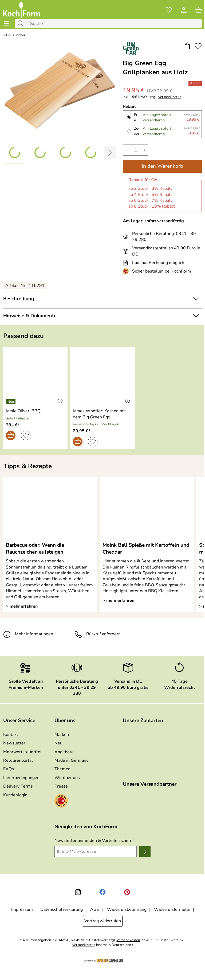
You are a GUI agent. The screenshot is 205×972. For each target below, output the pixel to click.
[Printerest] (127, 892)
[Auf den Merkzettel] (198, 46)
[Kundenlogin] (183, 10)
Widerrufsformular (172, 909)
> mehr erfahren (22, 606)
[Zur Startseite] (21, 10)
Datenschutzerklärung (61, 909)
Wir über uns (67, 778)
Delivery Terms (18, 786)
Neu (58, 743)
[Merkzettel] (168, 10)
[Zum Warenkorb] (198, 10)
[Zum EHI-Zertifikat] (127, 271)
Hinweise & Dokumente (30, 315)
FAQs (8, 769)
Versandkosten (169, 97)
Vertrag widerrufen (102, 921)
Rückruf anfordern (103, 634)
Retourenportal (18, 760)
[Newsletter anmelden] (145, 851)
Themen (62, 769)
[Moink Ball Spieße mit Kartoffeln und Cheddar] (146, 509)
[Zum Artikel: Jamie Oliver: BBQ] (35, 376)
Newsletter (14, 743)
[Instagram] (78, 892)
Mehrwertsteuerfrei (22, 752)
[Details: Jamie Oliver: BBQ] (11, 401)
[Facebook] (102, 892)
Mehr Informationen (34, 634)
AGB (95, 909)
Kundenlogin (15, 795)
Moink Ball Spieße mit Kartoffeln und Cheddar (145, 548)
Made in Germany (71, 760)
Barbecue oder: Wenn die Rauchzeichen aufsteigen (35, 548)
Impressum (22, 909)
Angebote (64, 752)
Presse (61, 786)
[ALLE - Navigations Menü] (6, 23)
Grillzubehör (15, 35)
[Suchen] (22, 23)
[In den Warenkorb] (10, 435)
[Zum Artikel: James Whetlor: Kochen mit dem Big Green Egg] (102, 376)
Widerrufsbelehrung (127, 909)
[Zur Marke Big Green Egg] (131, 48)
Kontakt (10, 735)
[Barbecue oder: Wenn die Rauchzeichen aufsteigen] (50, 509)
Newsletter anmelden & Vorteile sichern (93, 840)
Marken (61, 735)
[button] (187, 46)
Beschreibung (18, 298)
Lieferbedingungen (21, 778)
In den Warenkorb (162, 166)
